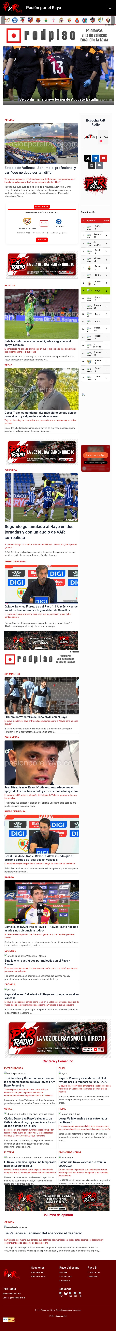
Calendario (64, 1281)
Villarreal (97, 259)
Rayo (97, 290)
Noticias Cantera (39, 1276)
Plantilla (63, 1272)
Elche (98, 275)
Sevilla (97, 251)
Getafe (98, 369)
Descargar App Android (14, 1298)
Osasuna (97, 329)
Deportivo (97, 283)
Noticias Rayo (37, 1272)
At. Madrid (97, 243)
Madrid (98, 337)
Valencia (97, 353)
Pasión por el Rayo (43, 7)
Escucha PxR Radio (12, 1294)
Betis (97, 314)
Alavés (98, 227)
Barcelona (97, 306)
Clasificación (65, 1276)
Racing (98, 267)
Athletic (97, 298)
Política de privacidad (58, 1316)
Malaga (98, 361)
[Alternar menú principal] (110, 8)
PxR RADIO (41, 240)
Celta (97, 321)
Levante (97, 377)
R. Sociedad (97, 345)
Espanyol (97, 235)
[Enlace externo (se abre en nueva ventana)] (59, 35)
